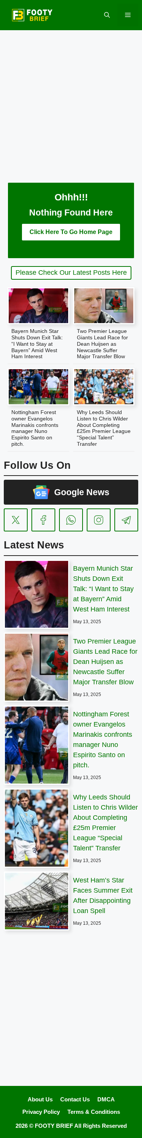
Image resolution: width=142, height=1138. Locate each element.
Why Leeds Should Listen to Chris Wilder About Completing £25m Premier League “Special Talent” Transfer (104, 428)
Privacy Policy (41, 1112)
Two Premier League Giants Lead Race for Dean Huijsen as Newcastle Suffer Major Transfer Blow (102, 343)
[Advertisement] (71, 101)
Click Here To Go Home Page (71, 232)
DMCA (106, 1099)
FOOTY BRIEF (54, 1126)
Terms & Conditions (93, 1112)
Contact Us (75, 1099)
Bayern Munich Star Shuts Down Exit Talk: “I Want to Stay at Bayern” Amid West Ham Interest (37, 343)
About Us (40, 1099)
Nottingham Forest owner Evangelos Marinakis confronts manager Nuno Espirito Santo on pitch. (34, 428)
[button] (107, 15)
